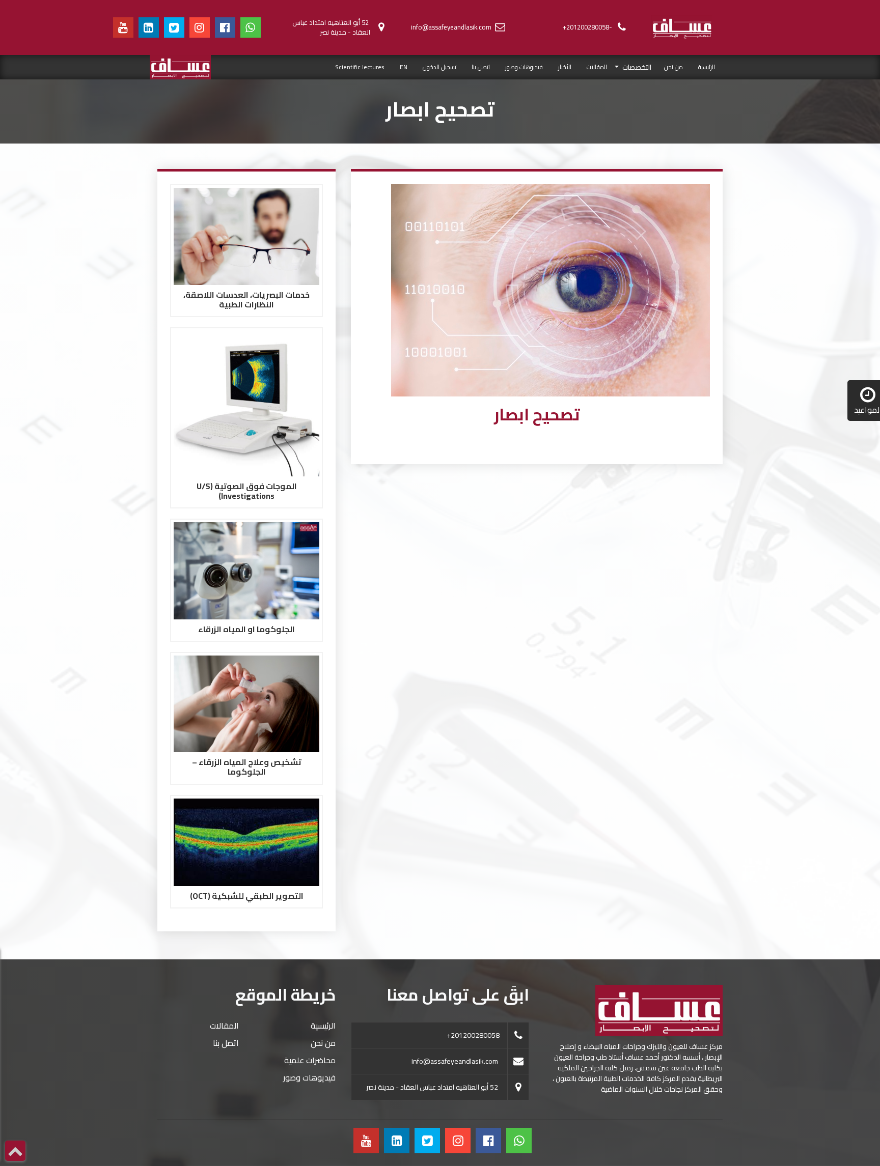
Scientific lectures (359, 67)
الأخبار (564, 67)
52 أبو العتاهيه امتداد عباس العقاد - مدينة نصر (331, 27)
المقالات (597, 67)
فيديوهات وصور (524, 67)
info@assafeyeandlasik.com (451, 27)
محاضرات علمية (310, 1060)
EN (403, 67)
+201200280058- (587, 27)
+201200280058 (473, 1035)
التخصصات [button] (636, 67)
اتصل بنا (481, 67)
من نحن (673, 67)
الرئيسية (703, 67)
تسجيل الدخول (439, 67)
